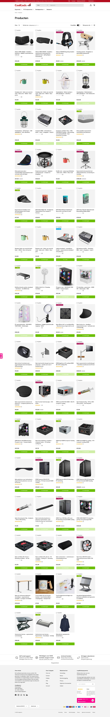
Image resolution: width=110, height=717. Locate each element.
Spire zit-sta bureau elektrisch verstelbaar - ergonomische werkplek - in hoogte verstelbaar (23, 597)
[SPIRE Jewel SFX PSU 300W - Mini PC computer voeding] (65, 391)
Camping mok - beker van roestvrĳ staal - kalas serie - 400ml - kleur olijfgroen (44, 93)
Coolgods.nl (20, 712)
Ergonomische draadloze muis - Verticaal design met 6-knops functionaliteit (23, 211)
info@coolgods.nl (22, 691)
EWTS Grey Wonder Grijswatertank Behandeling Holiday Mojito (85, 210)
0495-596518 (20, 690)
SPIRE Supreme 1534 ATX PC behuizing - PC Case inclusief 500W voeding (44, 481)
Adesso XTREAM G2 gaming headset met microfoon (65, 52)
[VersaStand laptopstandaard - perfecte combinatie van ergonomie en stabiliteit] (86, 584)
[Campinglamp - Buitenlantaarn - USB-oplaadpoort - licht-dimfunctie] (86, 81)
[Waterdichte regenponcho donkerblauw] (65, 623)
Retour (61, 675)
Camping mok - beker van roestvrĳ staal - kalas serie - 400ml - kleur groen (23, 93)
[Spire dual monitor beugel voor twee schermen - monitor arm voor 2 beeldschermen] (44, 352)
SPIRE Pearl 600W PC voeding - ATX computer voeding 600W (85, 441)
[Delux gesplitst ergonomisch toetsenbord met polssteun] (86, 119)
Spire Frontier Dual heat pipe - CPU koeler (44, 402)
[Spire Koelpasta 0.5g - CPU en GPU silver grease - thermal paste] (86, 391)
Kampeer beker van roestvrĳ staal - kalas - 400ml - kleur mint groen (24, 249)
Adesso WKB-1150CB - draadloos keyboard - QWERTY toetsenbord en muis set (24, 53)
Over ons (48, 673)
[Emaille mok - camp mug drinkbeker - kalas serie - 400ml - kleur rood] (65, 160)
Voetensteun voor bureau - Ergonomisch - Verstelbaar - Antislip (44, 635)
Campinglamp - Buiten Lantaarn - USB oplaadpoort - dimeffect (64, 92)
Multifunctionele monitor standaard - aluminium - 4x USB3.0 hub (24, 288)
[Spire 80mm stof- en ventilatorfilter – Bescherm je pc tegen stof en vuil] (65, 313)
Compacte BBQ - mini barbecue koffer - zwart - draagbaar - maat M (44, 131)
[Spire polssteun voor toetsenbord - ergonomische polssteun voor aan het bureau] (24, 468)
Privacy (61, 680)
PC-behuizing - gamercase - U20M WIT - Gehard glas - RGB (85, 288)
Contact (73, 1)
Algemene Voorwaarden (65, 683)
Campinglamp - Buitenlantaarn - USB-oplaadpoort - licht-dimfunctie (86, 92)
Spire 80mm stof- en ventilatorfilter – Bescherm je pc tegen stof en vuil (65, 325)
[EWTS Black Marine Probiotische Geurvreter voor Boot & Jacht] (65, 198)
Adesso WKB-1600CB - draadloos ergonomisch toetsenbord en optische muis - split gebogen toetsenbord (43, 54)
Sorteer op (25, 25)
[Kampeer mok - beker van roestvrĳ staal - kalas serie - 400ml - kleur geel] (44, 237)
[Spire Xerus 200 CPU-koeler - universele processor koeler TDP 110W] (86, 546)
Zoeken (61, 686)
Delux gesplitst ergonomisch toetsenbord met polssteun (84, 131)
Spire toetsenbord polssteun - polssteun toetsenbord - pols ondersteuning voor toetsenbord (43, 519)
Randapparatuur (39, 9)
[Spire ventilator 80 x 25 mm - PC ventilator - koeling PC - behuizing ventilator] (44, 546)
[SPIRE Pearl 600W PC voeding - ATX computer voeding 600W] (86, 429)
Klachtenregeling (64, 678)
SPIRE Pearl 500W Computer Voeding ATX (65, 441)
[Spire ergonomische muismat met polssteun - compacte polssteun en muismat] (24, 391)
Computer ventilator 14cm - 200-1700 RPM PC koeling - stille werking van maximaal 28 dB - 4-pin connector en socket (65, 133)
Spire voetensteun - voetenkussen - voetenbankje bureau (65, 557)
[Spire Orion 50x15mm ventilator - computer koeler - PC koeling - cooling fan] (44, 429)
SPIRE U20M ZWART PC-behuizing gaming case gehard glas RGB (85, 518)
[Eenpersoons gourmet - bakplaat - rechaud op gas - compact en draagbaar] (44, 160)
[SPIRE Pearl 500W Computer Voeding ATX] (65, 429)
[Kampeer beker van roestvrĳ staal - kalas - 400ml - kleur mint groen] (24, 237)
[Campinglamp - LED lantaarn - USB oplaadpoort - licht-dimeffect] (24, 119)
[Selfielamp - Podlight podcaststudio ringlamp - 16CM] (44, 313)
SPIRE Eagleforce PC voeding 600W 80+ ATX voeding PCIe (65, 364)
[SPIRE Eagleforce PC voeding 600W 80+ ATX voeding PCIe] (65, 352)
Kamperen (49, 9)
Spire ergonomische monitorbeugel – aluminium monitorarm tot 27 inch (86, 364)
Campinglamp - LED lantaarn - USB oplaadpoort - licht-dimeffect (23, 131)
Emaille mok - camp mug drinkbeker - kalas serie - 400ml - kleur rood (65, 171)
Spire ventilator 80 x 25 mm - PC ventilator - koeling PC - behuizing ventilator (44, 558)
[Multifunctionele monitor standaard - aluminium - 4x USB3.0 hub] (24, 276)
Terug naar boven (55, 662)
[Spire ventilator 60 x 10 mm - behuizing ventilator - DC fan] (24, 546)
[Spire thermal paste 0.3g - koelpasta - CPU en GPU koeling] (24, 507)
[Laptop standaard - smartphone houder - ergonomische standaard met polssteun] (65, 237)
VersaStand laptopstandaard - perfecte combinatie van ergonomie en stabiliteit (86, 597)
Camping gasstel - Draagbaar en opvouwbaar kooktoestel (85, 52)
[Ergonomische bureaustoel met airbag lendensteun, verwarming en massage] (86, 160)
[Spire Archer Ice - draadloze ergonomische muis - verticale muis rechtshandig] (86, 313)
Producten (20, 12)
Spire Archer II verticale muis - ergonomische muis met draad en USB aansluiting (23, 365)
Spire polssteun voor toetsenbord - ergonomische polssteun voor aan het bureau (24, 481)
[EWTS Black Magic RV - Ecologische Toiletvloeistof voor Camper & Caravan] (44, 198)
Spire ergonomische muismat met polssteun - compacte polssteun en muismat (24, 403)
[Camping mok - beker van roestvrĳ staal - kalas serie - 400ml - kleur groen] (24, 81)
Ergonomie (17, 9)
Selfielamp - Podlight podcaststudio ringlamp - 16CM (44, 325)
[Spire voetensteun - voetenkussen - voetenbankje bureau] (65, 546)
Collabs (47, 678)
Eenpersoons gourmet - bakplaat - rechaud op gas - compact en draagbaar (44, 172)
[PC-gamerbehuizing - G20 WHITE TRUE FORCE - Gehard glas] (24, 313)
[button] (94, 5)
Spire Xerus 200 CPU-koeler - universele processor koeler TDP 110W (85, 558)
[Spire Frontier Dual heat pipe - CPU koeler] (44, 391)
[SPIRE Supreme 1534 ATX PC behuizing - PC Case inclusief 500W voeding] (44, 468)
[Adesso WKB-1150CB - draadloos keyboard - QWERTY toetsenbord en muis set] (24, 40)
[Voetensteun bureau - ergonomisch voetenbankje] (24, 623)
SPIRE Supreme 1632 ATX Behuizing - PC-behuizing (65, 480)
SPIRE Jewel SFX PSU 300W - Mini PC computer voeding (65, 402)
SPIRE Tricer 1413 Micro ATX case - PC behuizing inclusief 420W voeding (65, 518)
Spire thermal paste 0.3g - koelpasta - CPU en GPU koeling (24, 518)
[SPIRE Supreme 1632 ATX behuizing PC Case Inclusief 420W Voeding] (86, 468)
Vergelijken (73, 25)
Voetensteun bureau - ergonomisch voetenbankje (24, 635)
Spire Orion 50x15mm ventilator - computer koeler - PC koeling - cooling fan (43, 442)
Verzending (62, 673)
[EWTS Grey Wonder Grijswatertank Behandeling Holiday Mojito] (86, 198)
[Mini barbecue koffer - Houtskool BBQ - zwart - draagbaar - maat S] (86, 237)
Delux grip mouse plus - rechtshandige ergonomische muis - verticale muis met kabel (24, 172)
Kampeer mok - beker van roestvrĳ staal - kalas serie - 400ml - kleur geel (44, 250)
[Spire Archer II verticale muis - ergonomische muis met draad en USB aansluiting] (24, 352)
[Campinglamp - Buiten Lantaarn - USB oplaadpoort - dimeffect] (65, 81)
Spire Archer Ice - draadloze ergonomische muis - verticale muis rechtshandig (86, 326)
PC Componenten (27, 9)
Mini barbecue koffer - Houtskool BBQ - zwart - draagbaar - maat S (85, 249)
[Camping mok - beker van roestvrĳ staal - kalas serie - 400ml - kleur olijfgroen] (44, 81)
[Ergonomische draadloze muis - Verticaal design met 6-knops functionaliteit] (24, 198)
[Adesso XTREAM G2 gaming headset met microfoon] (65, 40)
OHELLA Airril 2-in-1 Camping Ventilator (42, 288)
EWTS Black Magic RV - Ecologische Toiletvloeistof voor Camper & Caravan (44, 211)
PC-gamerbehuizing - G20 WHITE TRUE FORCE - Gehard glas (23, 325)
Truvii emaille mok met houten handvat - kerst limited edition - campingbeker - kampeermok (43, 597)
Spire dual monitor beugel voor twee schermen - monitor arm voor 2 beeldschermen (44, 365)
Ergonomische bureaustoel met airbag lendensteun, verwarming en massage (85, 172)
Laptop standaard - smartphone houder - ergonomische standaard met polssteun (64, 250)
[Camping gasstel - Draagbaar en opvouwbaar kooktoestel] (86, 40)
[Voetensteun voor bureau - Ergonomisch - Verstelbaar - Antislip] (44, 623)
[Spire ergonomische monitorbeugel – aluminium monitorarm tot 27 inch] (86, 352)
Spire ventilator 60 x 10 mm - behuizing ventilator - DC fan (22, 557)
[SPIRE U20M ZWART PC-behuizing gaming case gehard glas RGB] (86, 507)
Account (48, 686)
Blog (47, 683)
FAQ (69, 1)
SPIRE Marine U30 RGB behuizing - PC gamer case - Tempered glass (23, 441)
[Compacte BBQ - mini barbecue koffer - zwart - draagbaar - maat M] (44, 119)
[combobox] (60, 5)
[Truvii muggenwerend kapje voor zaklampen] (65, 584)
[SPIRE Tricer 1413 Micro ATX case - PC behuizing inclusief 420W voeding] (65, 507)
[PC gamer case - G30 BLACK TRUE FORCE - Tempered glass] (65, 276)
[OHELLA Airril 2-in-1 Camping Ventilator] (44, 276)
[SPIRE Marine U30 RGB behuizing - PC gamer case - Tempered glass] (24, 429)
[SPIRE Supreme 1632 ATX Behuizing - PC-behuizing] (65, 468)
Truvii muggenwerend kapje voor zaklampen (64, 596)
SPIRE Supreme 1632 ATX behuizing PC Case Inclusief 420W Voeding (85, 480)
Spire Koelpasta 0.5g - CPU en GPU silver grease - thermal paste (85, 402)
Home (16, 12)
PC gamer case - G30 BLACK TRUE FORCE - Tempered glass (64, 288)
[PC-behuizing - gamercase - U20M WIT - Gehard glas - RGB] (86, 276)
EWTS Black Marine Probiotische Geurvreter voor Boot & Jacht (64, 210)
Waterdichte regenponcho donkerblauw (62, 635)
